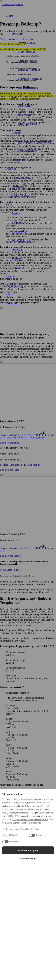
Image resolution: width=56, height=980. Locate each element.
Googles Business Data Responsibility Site (30, 819)
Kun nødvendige (28, 858)
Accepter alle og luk (28, 850)
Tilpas (37, 829)
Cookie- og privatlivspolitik (18, 829)
